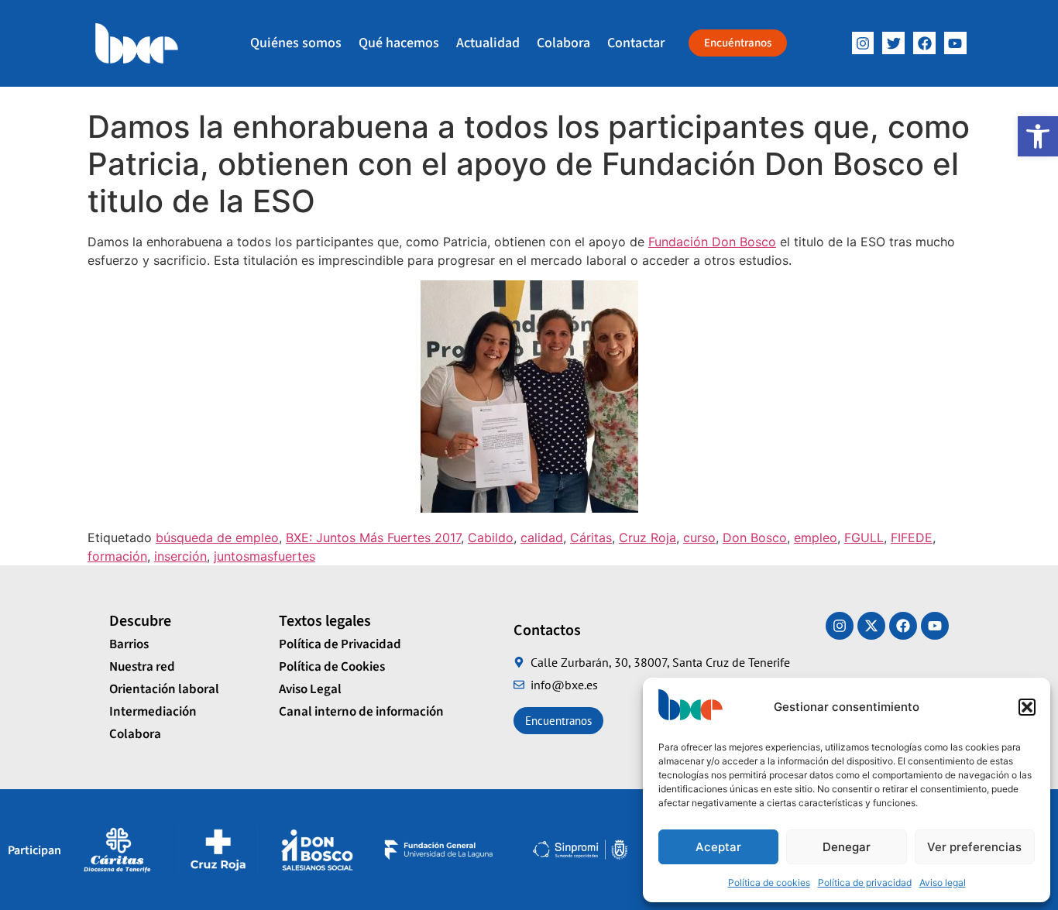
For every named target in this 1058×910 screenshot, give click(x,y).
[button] (1038, 136)
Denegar (847, 847)
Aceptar (718, 847)
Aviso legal (942, 882)
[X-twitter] (871, 626)
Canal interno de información (361, 711)
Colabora (563, 43)
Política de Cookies (332, 667)
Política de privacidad (865, 882)
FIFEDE (912, 537)
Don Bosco (755, 537)
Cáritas (591, 537)
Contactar (636, 43)
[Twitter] (893, 43)
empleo (815, 537)
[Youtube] (935, 626)
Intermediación (153, 711)
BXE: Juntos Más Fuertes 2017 (373, 537)
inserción (180, 556)
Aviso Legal (310, 689)
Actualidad (488, 43)
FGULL (864, 537)
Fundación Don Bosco (712, 241)
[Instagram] (863, 43)
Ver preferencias (974, 847)
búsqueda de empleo (217, 537)
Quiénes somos (296, 43)
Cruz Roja (647, 537)
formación (117, 556)
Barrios (129, 644)
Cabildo (491, 537)
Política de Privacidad (340, 644)
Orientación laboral (164, 689)
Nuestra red (142, 667)
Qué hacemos (399, 43)
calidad (541, 537)
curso (699, 537)
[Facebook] (924, 43)
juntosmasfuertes (264, 556)
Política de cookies (769, 882)
